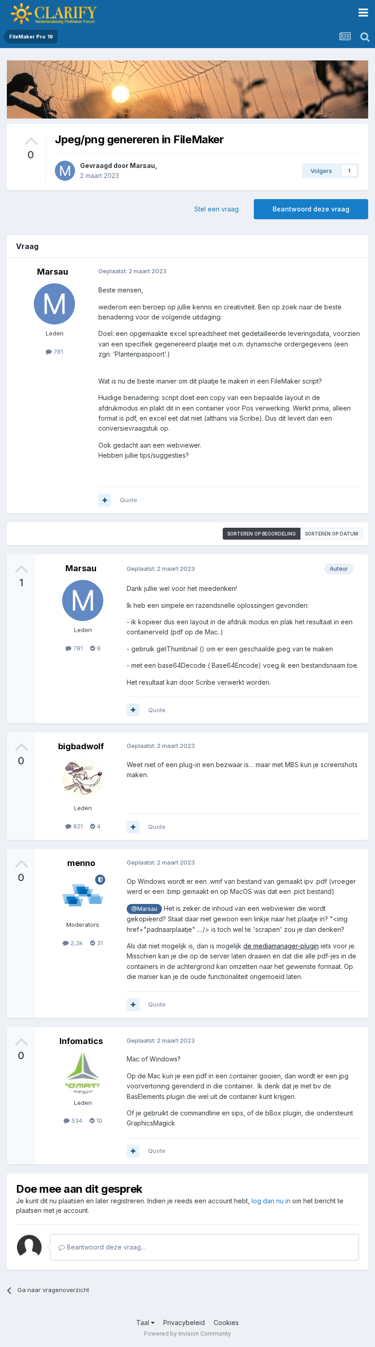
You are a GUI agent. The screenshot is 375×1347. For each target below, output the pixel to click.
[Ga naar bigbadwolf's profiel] (82, 778)
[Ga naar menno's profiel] (82, 895)
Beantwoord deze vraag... (105, 1247)
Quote (128, 499)
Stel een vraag (216, 209)
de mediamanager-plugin (281, 946)
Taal (143, 1322)
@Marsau (144, 908)
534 (76, 1120)
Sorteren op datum (331, 533)
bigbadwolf (81, 746)
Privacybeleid (184, 1322)
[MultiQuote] (104, 500)
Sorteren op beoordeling (261, 533)
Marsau (142, 165)
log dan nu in (271, 1201)
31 (99, 943)
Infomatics (81, 1041)
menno (81, 863)
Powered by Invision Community (187, 1333)
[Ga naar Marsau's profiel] (65, 171)
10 (98, 1120)
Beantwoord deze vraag (311, 209)
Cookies (226, 1322)
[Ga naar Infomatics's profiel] (82, 1073)
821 (77, 826)
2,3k (76, 943)
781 (57, 351)
